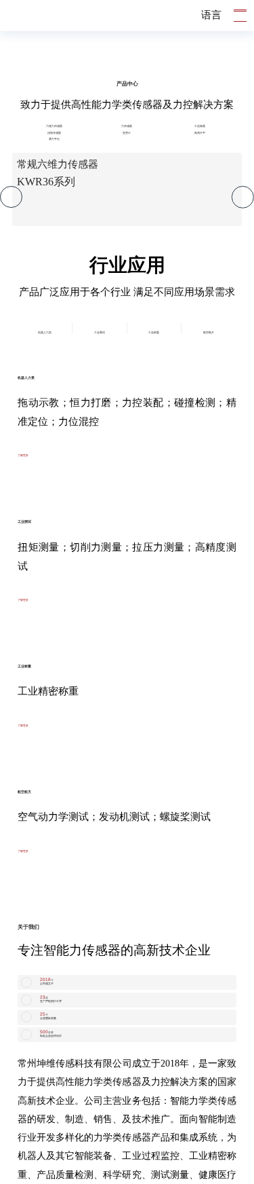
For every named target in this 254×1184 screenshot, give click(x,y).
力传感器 (126, 426)
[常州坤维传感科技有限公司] (35, 15)
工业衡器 (199, 426)
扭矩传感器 (53, 451)
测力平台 (54, 477)
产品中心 (127, 367)
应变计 (127, 451)
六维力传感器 (54, 426)
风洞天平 (199, 451)
